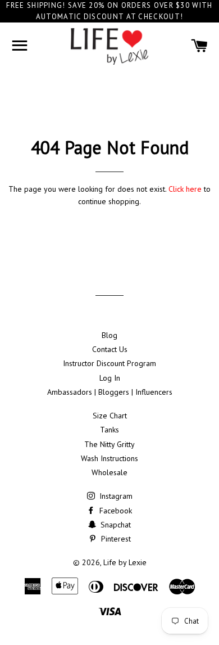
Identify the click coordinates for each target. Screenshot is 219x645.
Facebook (114, 511)
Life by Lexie (125, 562)
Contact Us (109, 349)
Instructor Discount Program (109, 363)
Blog (109, 335)
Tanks (109, 430)
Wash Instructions (109, 458)
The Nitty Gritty (109, 444)
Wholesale (109, 472)
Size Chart (110, 416)
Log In (109, 378)
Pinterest (115, 539)
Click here (185, 189)
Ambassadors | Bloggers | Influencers (109, 392)
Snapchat (114, 525)
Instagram (115, 496)
